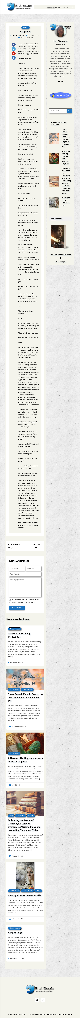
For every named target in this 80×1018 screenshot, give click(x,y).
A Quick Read (15, 932)
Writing (25, 27)
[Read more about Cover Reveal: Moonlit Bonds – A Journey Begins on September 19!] (54, 138)
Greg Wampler (51, 1014)
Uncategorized (15, 629)
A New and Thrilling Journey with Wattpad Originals (25, 760)
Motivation (20, 816)
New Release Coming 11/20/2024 (19, 635)
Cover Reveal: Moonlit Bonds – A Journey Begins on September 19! (25, 697)
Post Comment (17, 608)
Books (38, 891)
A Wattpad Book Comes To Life (24, 895)
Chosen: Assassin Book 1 (60, 256)
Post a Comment (27, 38)
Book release (27, 689)
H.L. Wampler (61, 262)
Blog (11, 816)
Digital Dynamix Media (65, 1014)
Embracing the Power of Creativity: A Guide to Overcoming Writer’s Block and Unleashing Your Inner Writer (24, 825)
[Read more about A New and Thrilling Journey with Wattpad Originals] (54, 158)
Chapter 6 (38, 548)
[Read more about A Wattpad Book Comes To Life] (54, 202)
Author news (14, 689)
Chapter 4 (12, 548)
